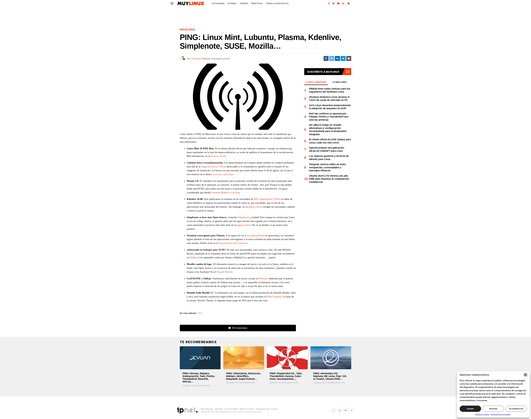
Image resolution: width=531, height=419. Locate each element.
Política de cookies (482, 414)
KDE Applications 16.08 (266, 199)
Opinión (244, 3)
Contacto (274, 409)
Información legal (262, 409)
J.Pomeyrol (196, 59)
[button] (525, 374)
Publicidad (219, 409)
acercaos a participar (223, 174)
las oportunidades (255, 235)
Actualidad (218, 3)
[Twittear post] (331, 58)
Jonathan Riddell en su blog (226, 192)
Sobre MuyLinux (207, 409)
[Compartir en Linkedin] (337, 58)
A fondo (232, 3)
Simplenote (243, 217)
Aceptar (470, 409)
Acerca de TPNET (231, 409)
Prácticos (256, 3)
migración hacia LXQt (212, 166)
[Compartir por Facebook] (326, 58)
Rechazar (493, 409)
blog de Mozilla (224, 271)
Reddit (193, 257)
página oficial (255, 206)
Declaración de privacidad (500, 414)
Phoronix (263, 278)
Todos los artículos (277, 3)
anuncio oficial (218, 156)
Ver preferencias (516, 409)
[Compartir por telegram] (343, 58)
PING (200, 313)
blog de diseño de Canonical (233, 243)
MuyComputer (274, 296)
